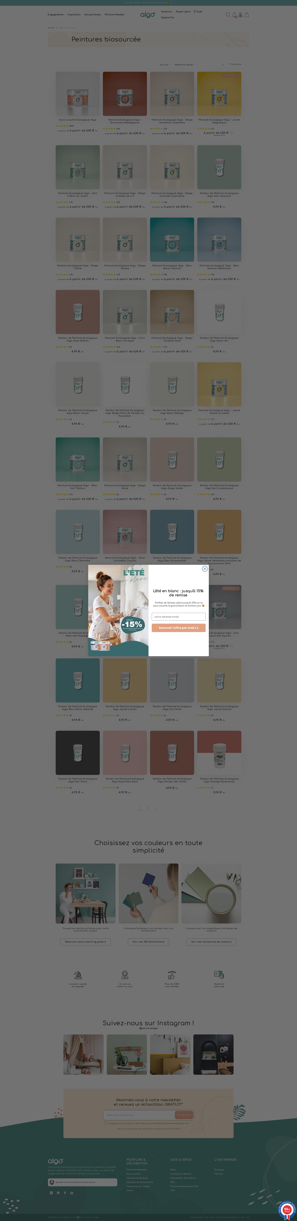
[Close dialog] (205, 568)
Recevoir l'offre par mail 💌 (178, 628)
